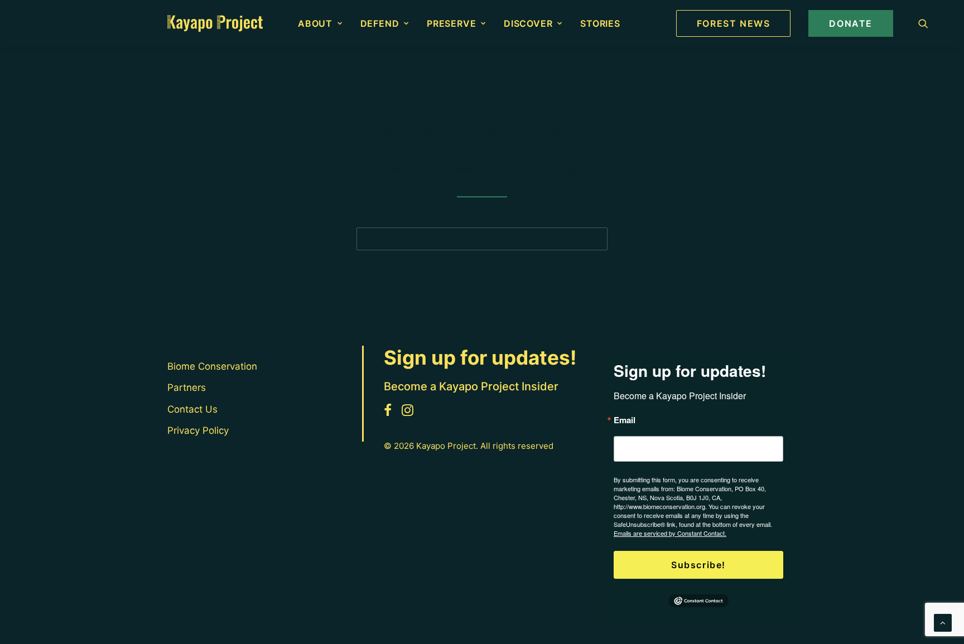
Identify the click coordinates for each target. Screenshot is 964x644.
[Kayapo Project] (215, 23)
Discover (528, 23)
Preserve (451, 23)
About (315, 23)
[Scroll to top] (943, 622)
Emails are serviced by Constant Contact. (670, 533)
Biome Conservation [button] (212, 366)
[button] (923, 23)
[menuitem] (320, 23)
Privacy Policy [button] (198, 430)
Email (624, 420)
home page (560, 168)
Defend (379, 23)
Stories (600, 23)
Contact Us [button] (192, 409)
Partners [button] (186, 387)
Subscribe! (698, 564)
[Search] (482, 238)
